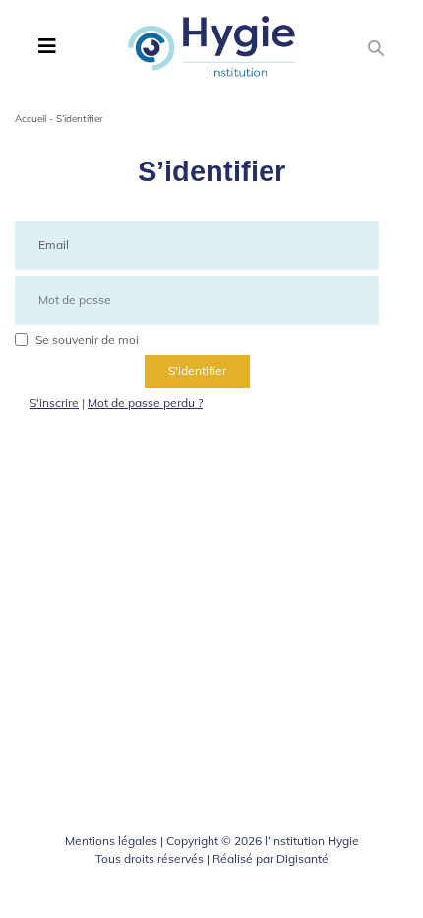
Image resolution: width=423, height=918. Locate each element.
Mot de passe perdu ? (145, 402)
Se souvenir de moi (87, 339)
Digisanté (302, 858)
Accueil (30, 118)
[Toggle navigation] (47, 46)
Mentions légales (111, 840)
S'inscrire (54, 402)
